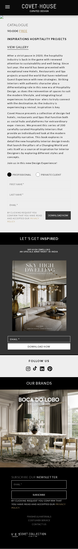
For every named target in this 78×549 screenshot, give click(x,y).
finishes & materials (39, 516)
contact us (39, 524)
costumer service (39, 520)
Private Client (51, 174)
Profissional (21, 174)
